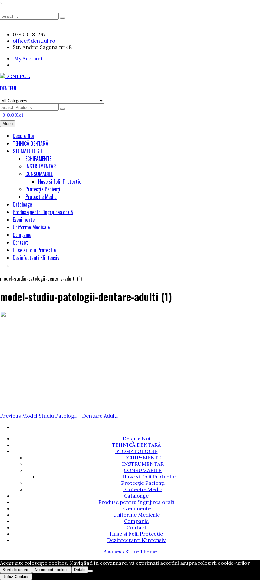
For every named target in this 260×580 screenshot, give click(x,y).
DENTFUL (8, 88)
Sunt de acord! (16, 569)
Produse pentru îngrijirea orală (43, 212)
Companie (22, 235)
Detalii (79, 569)
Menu (8, 123)
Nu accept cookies (52, 569)
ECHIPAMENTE (38, 158)
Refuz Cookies (16, 576)
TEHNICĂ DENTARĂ (30, 143)
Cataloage (22, 204)
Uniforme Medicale (31, 227)
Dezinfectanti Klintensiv (36, 257)
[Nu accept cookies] (90, 571)
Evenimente (24, 219)
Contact (20, 242)
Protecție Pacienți (42, 189)
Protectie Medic (41, 197)
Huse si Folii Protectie (59, 181)
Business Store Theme (130, 551)
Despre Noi (23, 136)
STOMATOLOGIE (27, 151)
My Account (28, 58)
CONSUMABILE (39, 174)
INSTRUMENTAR (40, 166)
